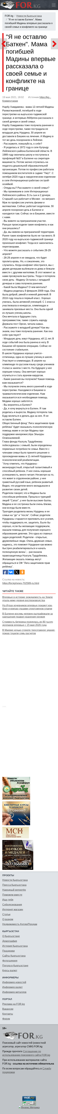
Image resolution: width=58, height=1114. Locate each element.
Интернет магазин (12, 909)
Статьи (6, 914)
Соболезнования (12, 904)
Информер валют (12, 987)
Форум (6, 1018)
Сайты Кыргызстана (14, 955)
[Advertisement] (29, 666)
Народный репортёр (14, 890)
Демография (9, 941)
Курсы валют (9, 970)
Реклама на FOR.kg (13, 1004)
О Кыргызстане (11, 936)
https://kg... (45, 97)
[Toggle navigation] (53, 5)
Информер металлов (14, 992)
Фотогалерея (9, 960)
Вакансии (7, 1009)
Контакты (7, 1014)
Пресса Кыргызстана (14, 885)
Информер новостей (14, 982)
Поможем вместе (12, 894)
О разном (7, 919)
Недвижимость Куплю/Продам (19, 924)
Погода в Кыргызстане (15, 965)
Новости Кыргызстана (29, 16)
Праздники (8, 951)
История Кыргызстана (15, 946)
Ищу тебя (7, 899)
